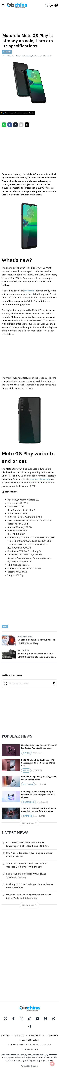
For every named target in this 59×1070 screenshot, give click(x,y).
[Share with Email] (21, 124)
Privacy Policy (35, 1035)
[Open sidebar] (3, 5)
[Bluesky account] (45, 1018)
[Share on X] (15, 124)
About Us (5, 1035)
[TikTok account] (29, 1018)
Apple (26, 752)
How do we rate (31, 1049)
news (5, 626)
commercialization (40, 479)
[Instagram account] (21, 1018)
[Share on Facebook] (9, 124)
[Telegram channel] (29, 1026)
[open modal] (56, 5)
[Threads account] (53, 1018)
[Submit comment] (53, 683)
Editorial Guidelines (31, 1040)
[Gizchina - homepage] (17, 5)
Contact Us (19, 1035)
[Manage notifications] (52, 1063)
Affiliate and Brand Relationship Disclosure (31, 1044)
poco (26, 770)
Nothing (28, 784)
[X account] (5, 1018)
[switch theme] (51, 5)
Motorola (7, 52)
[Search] (46, 5)
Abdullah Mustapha (15, 56)
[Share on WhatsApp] (4, 124)
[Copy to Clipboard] (27, 124)
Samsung (28, 802)
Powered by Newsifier (29, 1066)
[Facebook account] (13, 1018)
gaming (27, 816)
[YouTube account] (37, 1018)
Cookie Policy (52, 1035)
